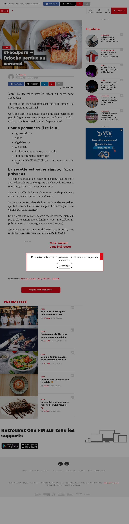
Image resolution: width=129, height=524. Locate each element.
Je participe (64, 265)
